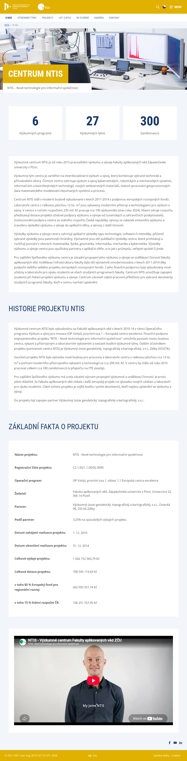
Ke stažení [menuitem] (83, 17)
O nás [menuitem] (8, 17)
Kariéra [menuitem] (99, 17)
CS (89, 755)
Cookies (176, 755)
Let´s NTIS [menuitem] (65, 17)
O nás (15, 24)
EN (95, 755)
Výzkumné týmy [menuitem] (27, 17)
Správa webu (161, 755)
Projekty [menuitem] (47, 17)
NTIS (7, 24)
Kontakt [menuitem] (114, 17)
